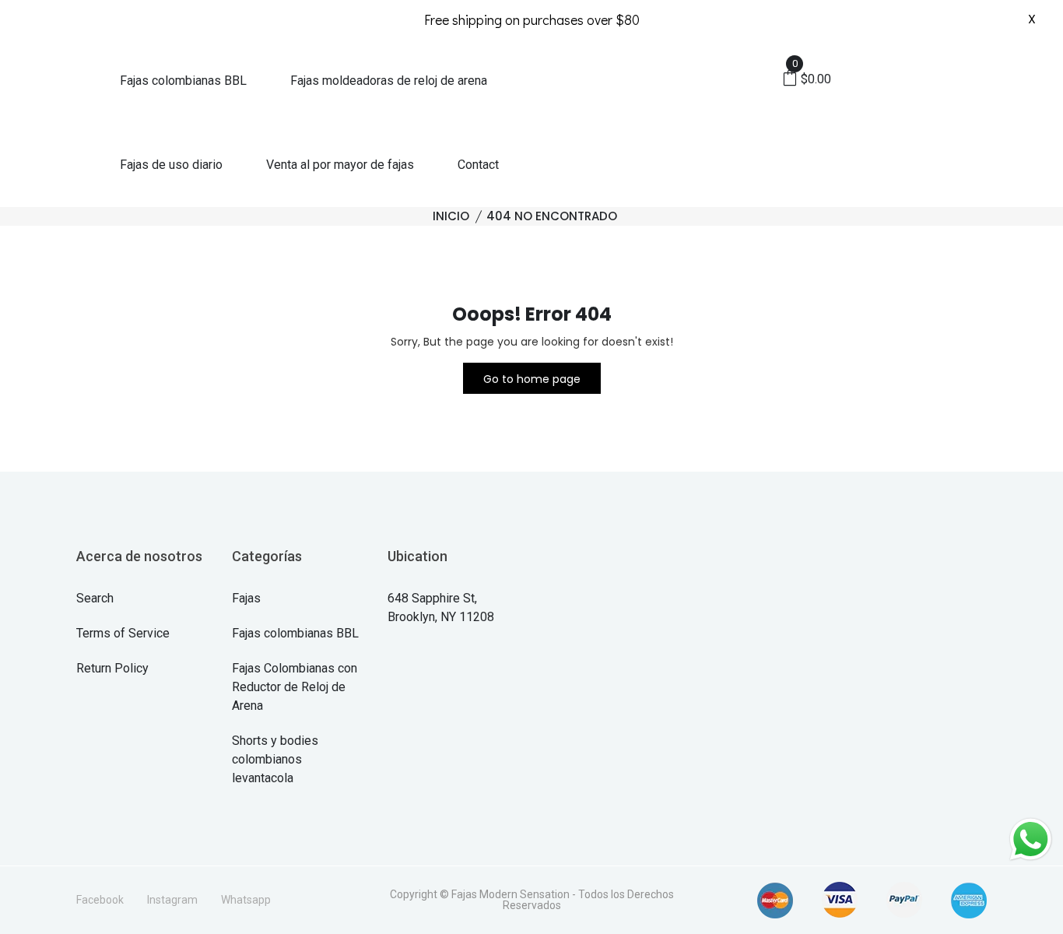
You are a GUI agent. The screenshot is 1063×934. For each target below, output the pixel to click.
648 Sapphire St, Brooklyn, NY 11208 (441, 607)
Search (95, 598)
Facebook (100, 900)
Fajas (246, 598)
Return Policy (112, 668)
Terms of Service (123, 633)
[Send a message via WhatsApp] (1030, 839)
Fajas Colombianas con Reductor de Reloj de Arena (294, 687)
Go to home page (532, 379)
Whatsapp (246, 900)
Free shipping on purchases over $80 (532, 19)
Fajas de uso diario (171, 164)
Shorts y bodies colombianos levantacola (275, 759)
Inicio (451, 216)
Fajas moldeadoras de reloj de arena (388, 80)
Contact (478, 164)
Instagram (172, 900)
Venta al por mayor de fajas (340, 164)
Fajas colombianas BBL (183, 80)
